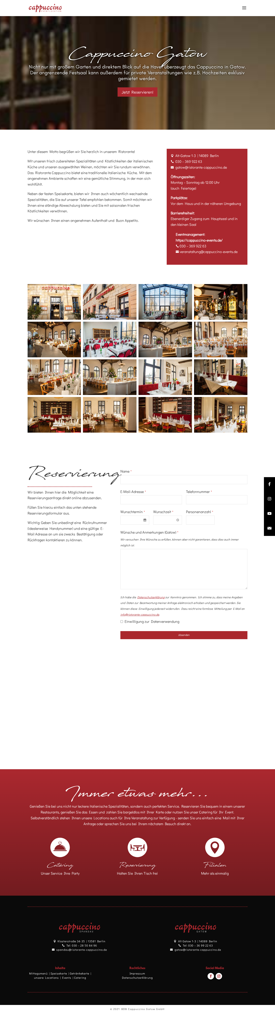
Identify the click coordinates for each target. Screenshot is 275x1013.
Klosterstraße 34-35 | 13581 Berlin (81, 941)
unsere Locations (46, 978)
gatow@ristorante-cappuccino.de (198, 950)
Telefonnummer (199, 491)
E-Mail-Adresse (133, 491)
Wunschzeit (163, 511)
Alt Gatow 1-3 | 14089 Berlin (197, 941)
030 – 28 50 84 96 (84, 945)
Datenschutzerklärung (137, 978)
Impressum (137, 973)
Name (126, 471)
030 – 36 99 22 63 (200, 945)
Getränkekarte (79, 973)
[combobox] (134, 520)
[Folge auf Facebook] (211, 976)
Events (66, 978)
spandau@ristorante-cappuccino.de (81, 950)
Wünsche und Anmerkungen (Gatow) (149, 532)
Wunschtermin (132, 511)
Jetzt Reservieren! (137, 92)
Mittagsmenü (38, 973)
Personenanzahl (199, 511)
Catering (80, 978)
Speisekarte (59, 973)
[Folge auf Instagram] (219, 976)
